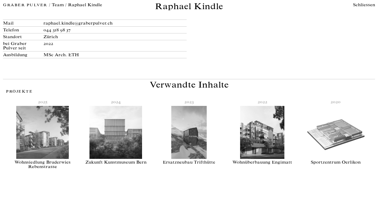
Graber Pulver (26, 5)
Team (58, 5)
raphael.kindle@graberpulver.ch (78, 23)
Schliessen (364, 5)
